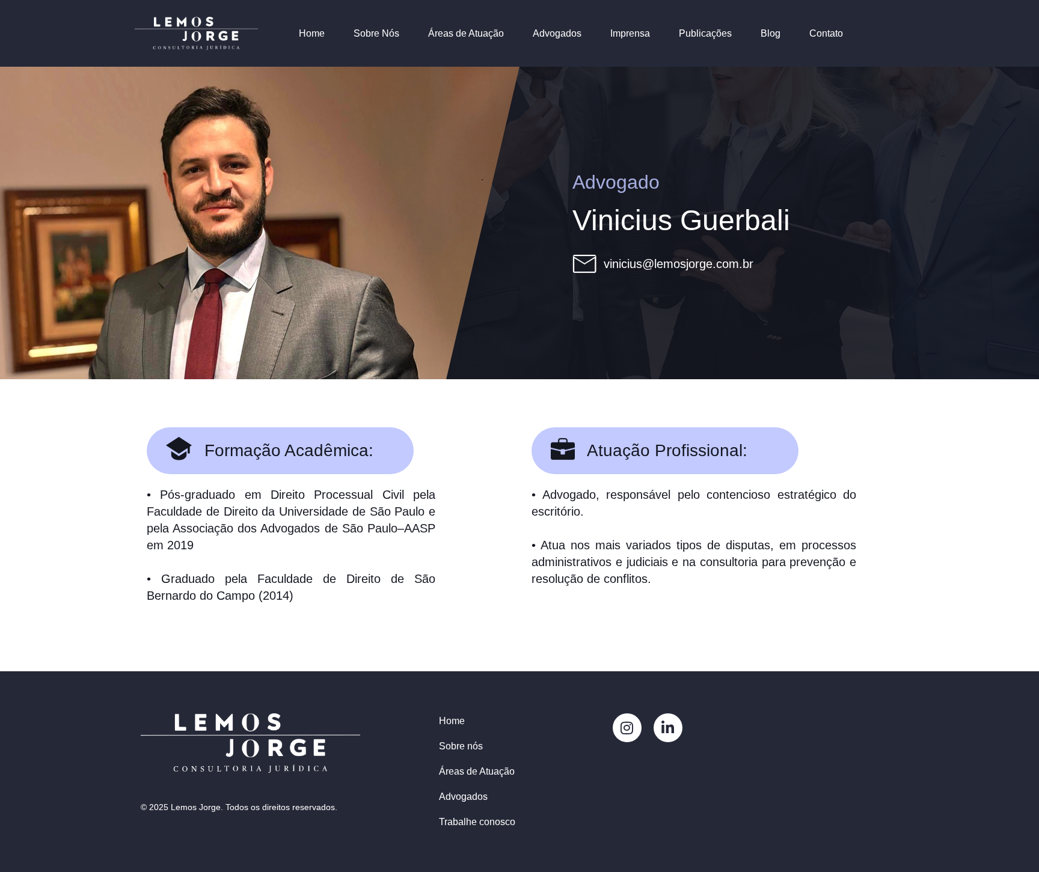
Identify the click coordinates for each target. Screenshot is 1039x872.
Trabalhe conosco (477, 822)
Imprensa (630, 33)
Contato (826, 33)
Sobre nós (461, 746)
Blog (770, 33)
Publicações (705, 33)
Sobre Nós (376, 33)
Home (312, 33)
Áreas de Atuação (466, 33)
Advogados (557, 33)
